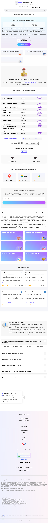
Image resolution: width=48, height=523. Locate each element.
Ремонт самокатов (24, 422)
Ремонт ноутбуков (24, 418)
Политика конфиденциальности (24, 448)
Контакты (24, 459)
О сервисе (24, 428)
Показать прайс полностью (10, 138)
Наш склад (24, 435)
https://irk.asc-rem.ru (6, 515)
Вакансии (24, 439)
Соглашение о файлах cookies (24, 449)
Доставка (24, 434)
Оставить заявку (24, 44)
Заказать (39, 98)
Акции (24, 432)
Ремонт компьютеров (24, 420)
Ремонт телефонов (24, 416)
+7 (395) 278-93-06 (35, 7)
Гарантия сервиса (24, 430)
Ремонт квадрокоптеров (24, 423)
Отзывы (24, 437)
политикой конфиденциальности (30, 206)
